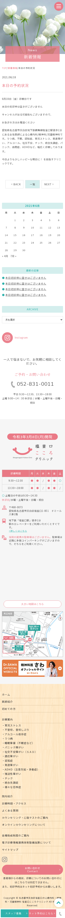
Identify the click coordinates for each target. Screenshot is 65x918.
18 (41, 235)
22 (15, 242)
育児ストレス (13, 725)
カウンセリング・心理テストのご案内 (25, 817)
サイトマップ (10, 849)
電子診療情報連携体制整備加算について (26, 842)
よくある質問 (10, 810)
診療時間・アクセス (14, 803)
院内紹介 (7, 796)
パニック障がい (14, 747)
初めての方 (9, 709)
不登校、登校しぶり (17, 729)
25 (41, 242)
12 (49, 227)
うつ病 (9, 738)
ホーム (6, 694)
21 (6, 242)
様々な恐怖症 (13, 787)
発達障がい (11, 765)
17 (32, 235)
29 (15, 250)
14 (6, 235)
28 (6, 250)
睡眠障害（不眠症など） (20, 743)
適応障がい (11, 756)
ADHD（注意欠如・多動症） (22, 769)
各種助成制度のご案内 (15, 835)
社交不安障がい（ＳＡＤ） (21, 752)
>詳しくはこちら (18, 530)
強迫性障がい (13, 774)
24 (32, 242)
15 (15, 235)
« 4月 (5, 256)
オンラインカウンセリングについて (24, 824)
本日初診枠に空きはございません (25, 278)
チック (9, 778)
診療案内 (7, 719)
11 (41, 227)
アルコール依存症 (16, 734)
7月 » (13, 256)
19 (49, 235)
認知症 (9, 760)
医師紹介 (7, 701)
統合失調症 (11, 782)
